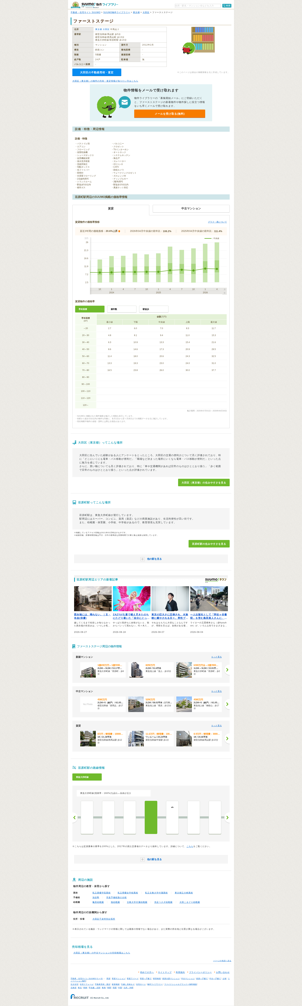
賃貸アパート (132, 978)
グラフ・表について (217, 222)
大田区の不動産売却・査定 (97, 72)
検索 (228, 5)
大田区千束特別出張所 (103, 919)
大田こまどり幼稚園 (189, 902)
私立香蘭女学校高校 (128, 893)
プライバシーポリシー (200, 972)
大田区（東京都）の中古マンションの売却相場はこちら (101, 953)
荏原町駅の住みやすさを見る (209, 543)
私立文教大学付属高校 (156, 893)
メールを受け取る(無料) (170, 113)
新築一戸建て (202, 978)
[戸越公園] (108, 817)
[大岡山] (215, 817)
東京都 (136, 12)
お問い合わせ (223, 972)
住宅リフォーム (86, 984)
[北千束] (194, 817)
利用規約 (180, 972)
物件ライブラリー (155, 984)
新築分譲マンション (171, 978)
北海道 (73, 988)
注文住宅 (74, 984)
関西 (109, 988)
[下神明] (87, 817)
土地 (224, 978)
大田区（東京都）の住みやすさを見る (204, 482)
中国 (120, 988)
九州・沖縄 (128, 988)
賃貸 (108, 978)
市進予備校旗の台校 (116, 897)
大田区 (146, 12)
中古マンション (188, 978)
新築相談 (116, 984)
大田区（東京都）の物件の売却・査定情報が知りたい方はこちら (105, 81)
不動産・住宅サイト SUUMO (85, 12)
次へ (227, 817)
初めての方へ (147, 972)
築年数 (114, 309)
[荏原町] (151, 817)
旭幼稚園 (115, 902)
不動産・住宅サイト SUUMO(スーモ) (87, 978)
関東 (85, 988)
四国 (115, 988)
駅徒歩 (146, 309)
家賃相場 (157, 978)
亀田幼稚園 (98, 902)
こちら (189, 846)
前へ (75, 817)
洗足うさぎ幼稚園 (163, 902)
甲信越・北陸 (94, 988)
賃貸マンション (118, 978)
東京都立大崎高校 (184, 893)
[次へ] (227, 670)
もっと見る (216, 657)
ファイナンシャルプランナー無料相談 (180, 984)
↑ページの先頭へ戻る (222, 961)
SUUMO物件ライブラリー (116, 12)
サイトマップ (165, 972)
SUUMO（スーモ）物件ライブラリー (94, 5)
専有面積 (83, 309)
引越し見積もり (128, 984)
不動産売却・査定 (102, 984)
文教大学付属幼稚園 (137, 902)
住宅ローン (141, 984)
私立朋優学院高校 (101, 893)
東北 (80, 988)
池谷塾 (95, 897)
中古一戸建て (215, 978)
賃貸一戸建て (146, 978)
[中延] (130, 817)
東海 (104, 988)
